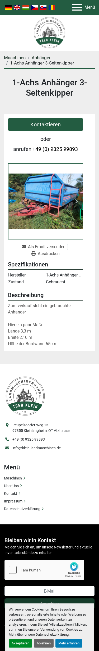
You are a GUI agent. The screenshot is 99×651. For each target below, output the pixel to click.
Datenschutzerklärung (52, 634)
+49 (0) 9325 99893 (55, 149)
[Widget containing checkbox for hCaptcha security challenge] (44, 570)
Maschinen (13, 478)
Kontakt (10, 493)
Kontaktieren (45, 124)
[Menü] (77, 7)
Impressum (13, 501)
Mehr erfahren (68, 643)
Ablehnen (44, 643)
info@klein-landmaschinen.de (36, 448)
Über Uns (11, 486)
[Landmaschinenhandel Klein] (25, 396)
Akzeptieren (20, 643)
